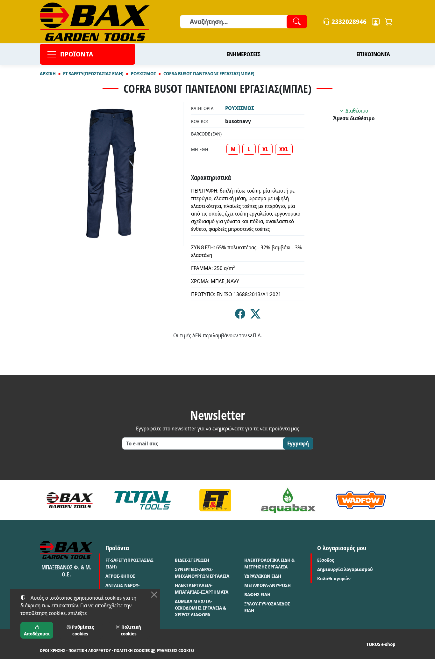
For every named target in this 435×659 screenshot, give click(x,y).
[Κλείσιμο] (154, 594)
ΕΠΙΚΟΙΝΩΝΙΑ (373, 54)
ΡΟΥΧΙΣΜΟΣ (143, 73)
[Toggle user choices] (375, 22)
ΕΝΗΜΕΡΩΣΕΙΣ (243, 54)
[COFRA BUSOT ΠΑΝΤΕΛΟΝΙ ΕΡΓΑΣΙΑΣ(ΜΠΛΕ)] (111, 174)
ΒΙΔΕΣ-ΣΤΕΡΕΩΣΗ (192, 560)
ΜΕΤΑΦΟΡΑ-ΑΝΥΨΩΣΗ (267, 585)
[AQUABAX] (288, 500)
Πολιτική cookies (132, 650)
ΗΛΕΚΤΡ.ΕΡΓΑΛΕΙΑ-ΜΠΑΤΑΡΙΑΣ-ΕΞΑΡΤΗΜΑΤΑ (201, 588)
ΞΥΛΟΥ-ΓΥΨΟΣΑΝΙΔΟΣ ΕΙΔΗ (267, 607)
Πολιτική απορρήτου (89, 650)
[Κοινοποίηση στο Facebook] (240, 315)
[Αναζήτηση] (297, 21)
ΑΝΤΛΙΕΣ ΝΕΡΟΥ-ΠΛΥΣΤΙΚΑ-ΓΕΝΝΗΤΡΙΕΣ (129, 588)
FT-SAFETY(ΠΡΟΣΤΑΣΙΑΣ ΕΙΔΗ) (129, 563)
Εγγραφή (298, 443)
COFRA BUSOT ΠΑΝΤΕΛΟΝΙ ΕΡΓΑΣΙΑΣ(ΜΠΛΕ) (208, 73)
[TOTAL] (142, 500)
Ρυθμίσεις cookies (175, 650)
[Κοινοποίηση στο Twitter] (255, 315)
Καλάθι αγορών (334, 578)
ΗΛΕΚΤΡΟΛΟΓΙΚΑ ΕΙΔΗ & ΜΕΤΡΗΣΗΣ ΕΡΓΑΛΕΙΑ (269, 563)
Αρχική (48, 73)
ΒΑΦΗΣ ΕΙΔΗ (257, 594)
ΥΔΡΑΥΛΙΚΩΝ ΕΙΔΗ (262, 576)
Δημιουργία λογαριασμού (345, 569)
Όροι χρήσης (52, 650)
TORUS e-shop (380, 644)
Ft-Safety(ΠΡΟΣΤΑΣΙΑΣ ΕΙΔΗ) (93, 73)
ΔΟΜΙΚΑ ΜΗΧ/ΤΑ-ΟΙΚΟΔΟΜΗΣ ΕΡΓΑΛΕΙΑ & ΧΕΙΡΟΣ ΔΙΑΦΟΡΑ (200, 608)
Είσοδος (325, 560)
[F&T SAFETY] (215, 500)
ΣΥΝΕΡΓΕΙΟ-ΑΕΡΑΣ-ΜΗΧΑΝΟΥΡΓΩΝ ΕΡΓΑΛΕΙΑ (202, 572)
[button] (388, 21)
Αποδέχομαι (37, 634)
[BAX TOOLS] (70, 500)
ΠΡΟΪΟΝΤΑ (76, 54)
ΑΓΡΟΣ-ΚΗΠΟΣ (120, 576)
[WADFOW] (361, 500)
